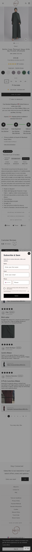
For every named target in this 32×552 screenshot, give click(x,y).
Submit (16, 295)
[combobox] (8, 282)
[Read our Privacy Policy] (28, 291)
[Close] (29, 253)
